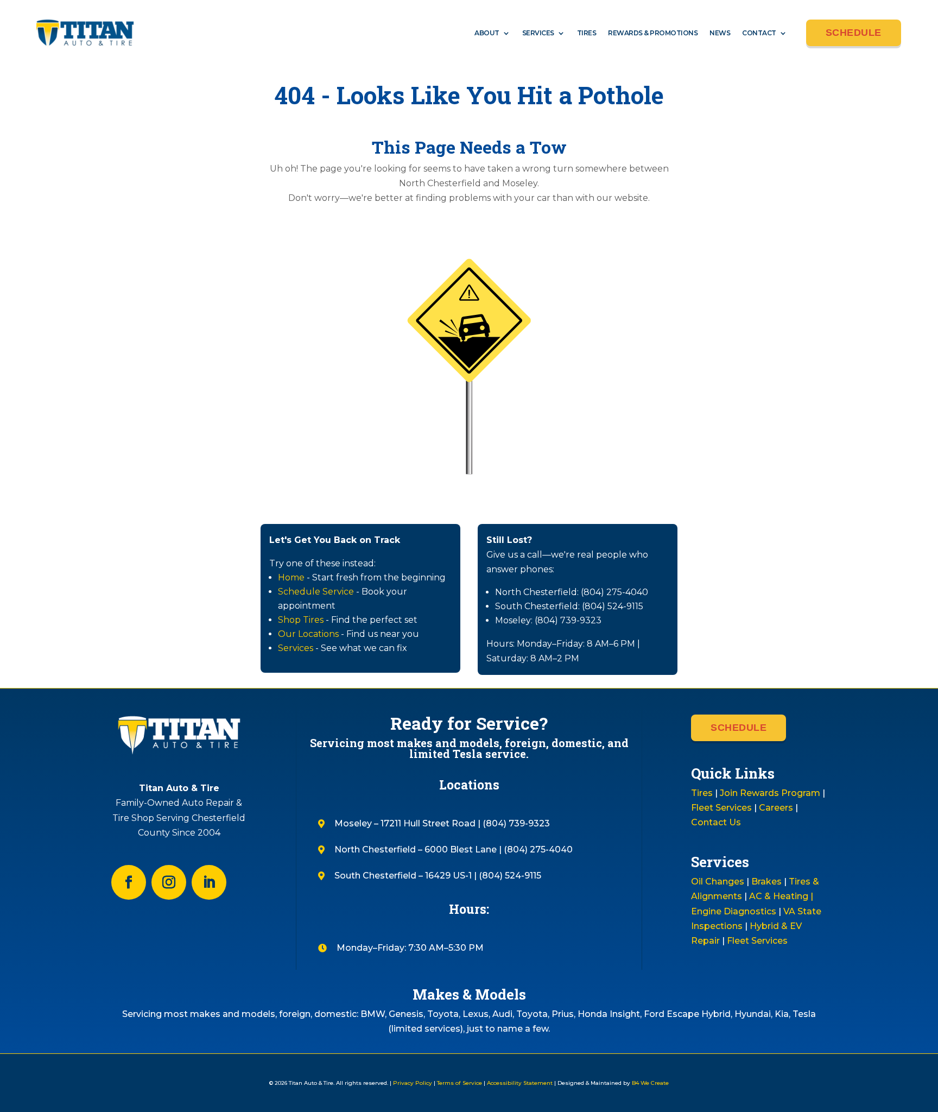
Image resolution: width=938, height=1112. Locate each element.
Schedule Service (316, 591)
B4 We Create (649, 1082)
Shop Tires (301, 620)
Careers (776, 808)
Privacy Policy (412, 1082)
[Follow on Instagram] (168, 882)
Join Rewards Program (770, 793)
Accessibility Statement (520, 1082)
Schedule (854, 32)
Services (538, 33)
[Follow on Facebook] (128, 882)
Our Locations (308, 634)
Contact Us (716, 822)
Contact (759, 33)
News (719, 33)
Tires (587, 33)
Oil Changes (717, 881)
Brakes (766, 881)
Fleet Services (721, 808)
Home (291, 577)
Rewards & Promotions (653, 33)
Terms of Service (459, 1082)
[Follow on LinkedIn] (209, 882)
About (486, 33)
